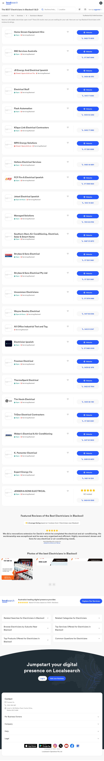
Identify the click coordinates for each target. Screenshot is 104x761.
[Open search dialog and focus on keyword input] (42, 9)
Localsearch (5, 15)
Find (12, 15)
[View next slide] (53, 584)
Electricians (20, 15)
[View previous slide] (50, 584)
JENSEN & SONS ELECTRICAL (52, 543)
